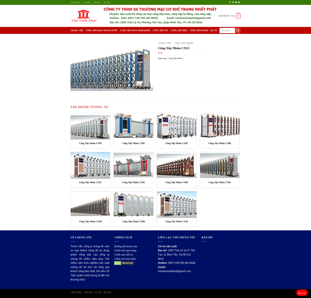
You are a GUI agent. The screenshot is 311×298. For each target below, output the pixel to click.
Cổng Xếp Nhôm (199, 30)
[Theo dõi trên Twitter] (236, 2)
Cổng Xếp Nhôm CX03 (90, 143)
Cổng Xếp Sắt (160, 30)
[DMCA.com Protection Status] (124, 263)
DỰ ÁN (213, 30)
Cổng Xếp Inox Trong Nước (102, 30)
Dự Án (97, 2)
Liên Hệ (87, 2)
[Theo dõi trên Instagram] (233, 2)
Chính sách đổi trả (123, 254)
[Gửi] (238, 30)
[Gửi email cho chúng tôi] (239, 2)
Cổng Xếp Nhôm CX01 (219, 182)
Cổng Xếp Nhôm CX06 (219, 143)
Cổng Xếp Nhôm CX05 (133, 143)
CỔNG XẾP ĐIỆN (179, 30)
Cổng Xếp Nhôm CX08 (133, 221)
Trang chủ (164, 43)
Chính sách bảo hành (125, 258)
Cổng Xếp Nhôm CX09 (176, 182)
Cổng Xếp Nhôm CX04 (90, 221)
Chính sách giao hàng (125, 250)
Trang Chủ (76, 30)
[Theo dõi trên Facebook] (230, 2)
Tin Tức (107, 2)
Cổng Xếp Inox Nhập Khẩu (135, 30)
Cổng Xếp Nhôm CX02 (133, 182)
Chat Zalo (302, 293)
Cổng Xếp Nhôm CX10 (176, 221)
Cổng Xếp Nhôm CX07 (176, 143)
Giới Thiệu (75, 2)
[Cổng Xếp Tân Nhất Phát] (83, 16)
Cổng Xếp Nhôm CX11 (90, 182)
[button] (230, 16)
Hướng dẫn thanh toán (125, 246)
